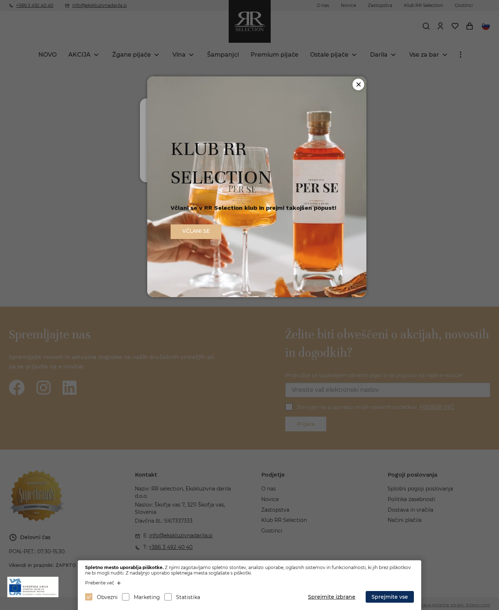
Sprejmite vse (390, 597)
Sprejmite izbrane (331, 597)
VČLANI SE (196, 231)
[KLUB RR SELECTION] (256, 295)
